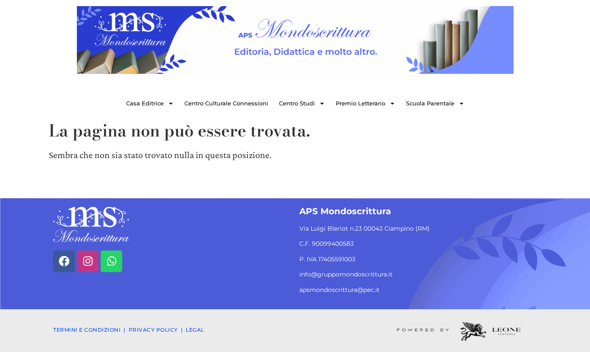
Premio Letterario (360, 103)
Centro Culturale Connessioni (226, 103)
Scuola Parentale (430, 103)
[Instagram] (87, 261)
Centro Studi (297, 103)
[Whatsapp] (111, 261)
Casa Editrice (145, 103)
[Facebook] (64, 261)
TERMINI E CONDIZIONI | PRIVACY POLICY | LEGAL (128, 330)
